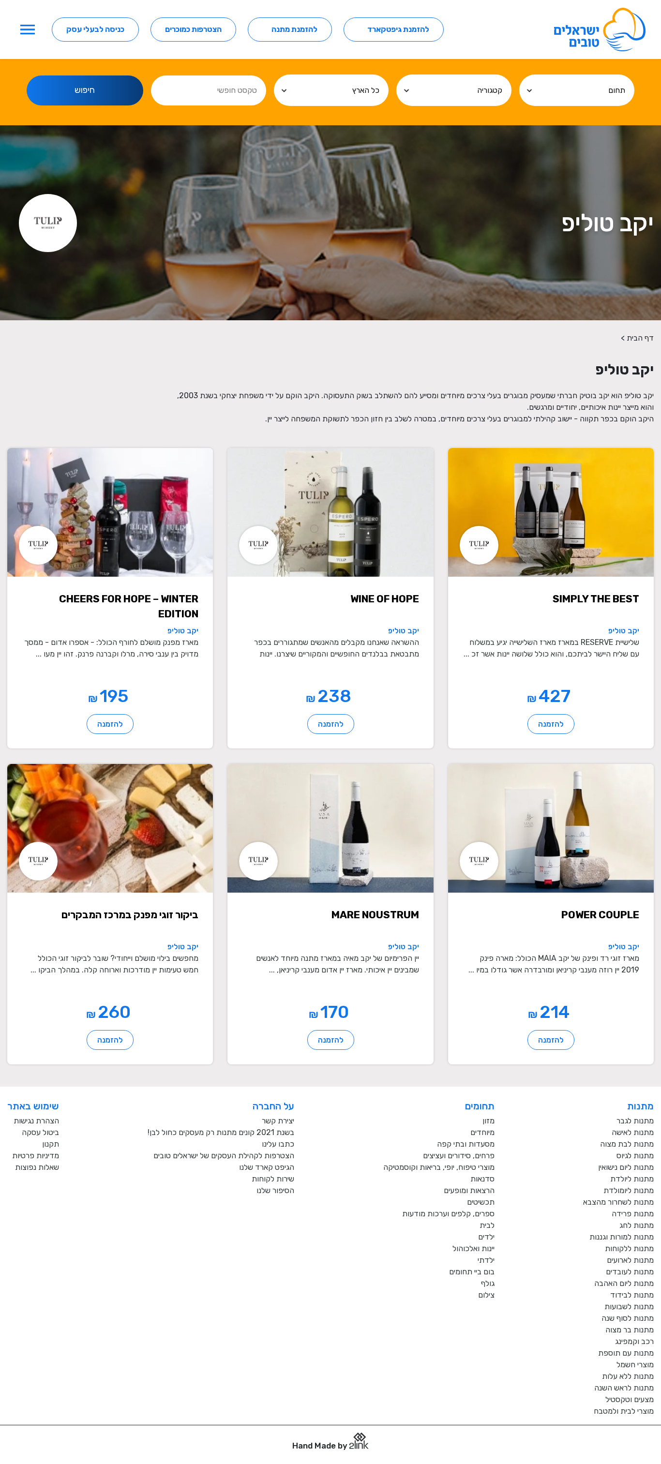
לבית (487, 1225)
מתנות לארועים (630, 1260)
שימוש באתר (33, 1106)
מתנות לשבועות (629, 1306)
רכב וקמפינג (634, 1341)
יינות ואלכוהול (473, 1248)
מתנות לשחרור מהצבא (618, 1202)
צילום (486, 1295)
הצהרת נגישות (36, 1120)
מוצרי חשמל (635, 1364)
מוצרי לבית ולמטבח (624, 1411)
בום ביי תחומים (472, 1271)
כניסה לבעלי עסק (95, 29)
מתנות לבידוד (632, 1295)
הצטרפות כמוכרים (193, 29)
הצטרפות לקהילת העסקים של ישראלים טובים (223, 1155)
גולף (488, 1283)
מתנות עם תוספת (626, 1353)
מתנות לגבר (635, 1120)
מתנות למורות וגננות (621, 1236)
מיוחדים (482, 1132)
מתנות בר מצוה (629, 1329)
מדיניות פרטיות (35, 1155)
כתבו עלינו (278, 1144)
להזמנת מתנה (294, 29)
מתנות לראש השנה (624, 1387)
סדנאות (482, 1178)
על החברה (273, 1106)
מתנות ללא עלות (628, 1376)
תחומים (480, 1106)
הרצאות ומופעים (469, 1190)
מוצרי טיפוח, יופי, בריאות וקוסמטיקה (439, 1167)
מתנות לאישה (633, 1132)
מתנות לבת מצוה (627, 1144)
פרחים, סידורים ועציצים (459, 1155)
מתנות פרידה (633, 1213)
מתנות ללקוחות (629, 1248)
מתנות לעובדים (630, 1271)
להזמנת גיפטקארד (398, 29)
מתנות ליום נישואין (626, 1167)
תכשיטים (481, 1202)
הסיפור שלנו (275, 1190)
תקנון (50, 1144)
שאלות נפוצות (37, 1167)
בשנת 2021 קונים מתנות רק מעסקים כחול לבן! (221, 1132)
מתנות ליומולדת (628, 1190)
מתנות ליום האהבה (624, 1283)
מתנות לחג (636, 1225)
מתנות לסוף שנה (627, 1318)
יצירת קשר (278, 1120)
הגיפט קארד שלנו (266, 1167)
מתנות (640, 1106)
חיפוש (85, 90)
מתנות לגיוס (635, 1155)
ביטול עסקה (40, 1132)
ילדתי (486, 1260)
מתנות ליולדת (632, 1178)
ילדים (486, 1236)
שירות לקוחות (273, 1178)
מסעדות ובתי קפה (466, 1144)
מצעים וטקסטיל (629, 1399)
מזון (488, 1120)
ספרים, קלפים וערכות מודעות (448, 1213)
